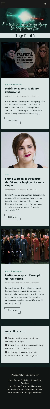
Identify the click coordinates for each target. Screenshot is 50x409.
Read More (12, 120)
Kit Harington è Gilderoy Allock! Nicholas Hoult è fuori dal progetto (21, 354)
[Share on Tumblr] (4, 54)
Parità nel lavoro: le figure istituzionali (22, 90)
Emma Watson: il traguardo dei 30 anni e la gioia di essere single (24, 181)
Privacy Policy (17, 374)
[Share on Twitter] (4, 50)
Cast (7, 174)
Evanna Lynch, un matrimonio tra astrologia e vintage (21, 340)
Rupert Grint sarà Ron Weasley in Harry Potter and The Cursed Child (24, 347)
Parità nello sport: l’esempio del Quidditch (23, 277)
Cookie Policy (32, 374)
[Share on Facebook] (4, 45)
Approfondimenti (13, 84)
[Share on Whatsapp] (4, 59)
